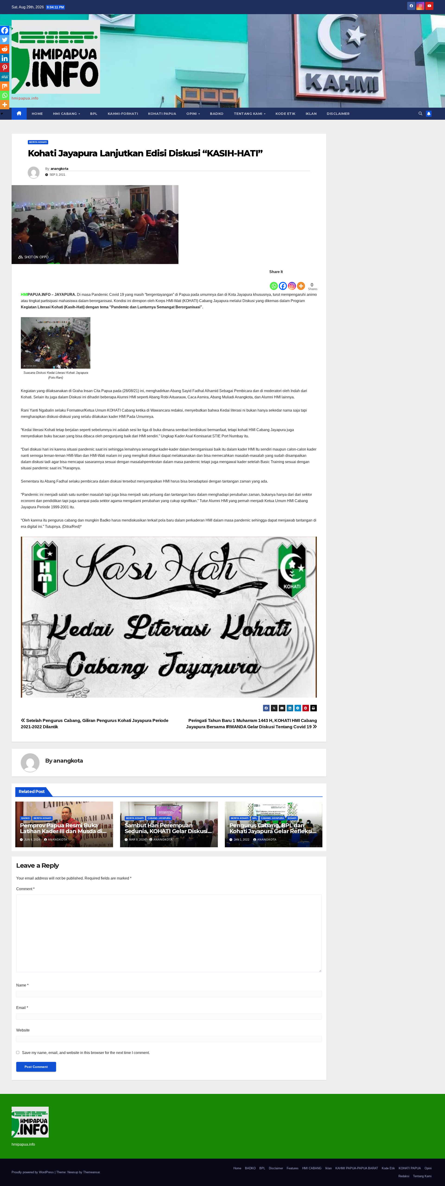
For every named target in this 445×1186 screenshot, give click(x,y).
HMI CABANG (65, 114)
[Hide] (2, 114)
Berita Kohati (38, 142)
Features (293, 1168)
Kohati (292, 818)
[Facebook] (283, 283)
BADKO (217, 114)
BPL (94, 114)
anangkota (59, 169)
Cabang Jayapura (159, 818)
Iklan (311, 114)
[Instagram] (292, 283)
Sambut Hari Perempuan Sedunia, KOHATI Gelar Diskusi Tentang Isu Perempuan (166, 831)
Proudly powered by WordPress (33, 1172)
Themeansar (91, 1172)
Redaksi (403, 1176)
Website (23, 1030)
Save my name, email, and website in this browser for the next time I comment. (86, 1053)
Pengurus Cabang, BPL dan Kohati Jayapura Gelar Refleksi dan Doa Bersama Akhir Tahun (271, 831)
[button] (420, 114)
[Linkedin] (4, 58)
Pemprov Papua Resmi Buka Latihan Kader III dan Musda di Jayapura (61, 831)
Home (37, 114)
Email (22, 1008)
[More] (301, 283)
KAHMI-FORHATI (123, 114)
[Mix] (4, 86)
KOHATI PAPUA (162, 114)
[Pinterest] (4, 67)
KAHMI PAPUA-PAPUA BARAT (356, 1168)
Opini (192, 114)
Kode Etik (286, 114)
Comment (25, 889)
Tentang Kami (249, 114)
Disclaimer (338, 114)
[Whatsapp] (274, 283)
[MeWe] (4, 76)
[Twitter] (4, 39)
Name (22, 985)
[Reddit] (4, 49)
